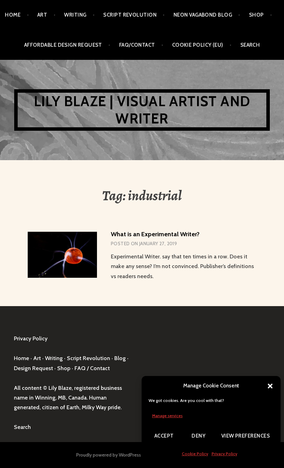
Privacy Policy (224, 453)
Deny (198, 436)
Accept (164, 436)
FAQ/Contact (137, 45)
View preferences (245, 436)
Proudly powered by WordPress (108, 455)
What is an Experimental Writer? (155, 234)
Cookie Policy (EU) (197, 45)
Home (12, 15)
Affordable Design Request (63, 45)
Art (42, 15)
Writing (75, 15)
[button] (270, 386)
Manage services (167, 415)
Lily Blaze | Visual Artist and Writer (142, 110)
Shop (256, 15)
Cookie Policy (195, 453)
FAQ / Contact (92, 368)
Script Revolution (130, 15)
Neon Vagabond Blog (203, 15)
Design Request (33, 368)
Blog (120, 358)
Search (250, 45)
